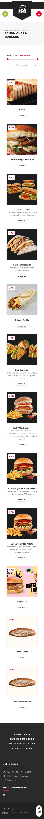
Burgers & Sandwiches (22, 739)
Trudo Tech (14, 812)
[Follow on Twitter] (8, 809)
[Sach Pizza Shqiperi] (22, 9)
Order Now (22, 115)
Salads (32, 744)
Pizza (27, 734)
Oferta (17, 734)
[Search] (39, 808)
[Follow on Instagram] (13, 809)
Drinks (28, 748)
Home (6, 30)
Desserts (17, 748)
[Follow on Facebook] (4, 809)
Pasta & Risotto (17, 744)
